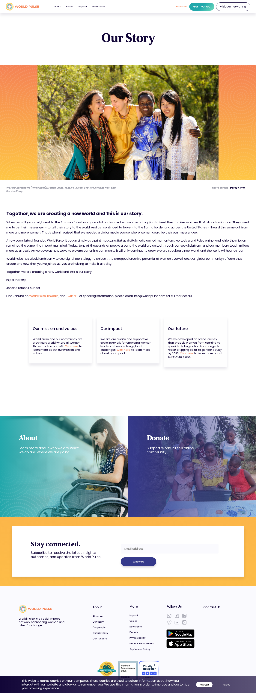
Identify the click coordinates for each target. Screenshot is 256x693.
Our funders (100, 638)
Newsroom (98, 6)
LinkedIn (52, 296)
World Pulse (37, 296)
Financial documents (141, 643)
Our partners (100, 633)
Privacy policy (137, 637)
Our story (98, 621)
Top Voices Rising (139, 649)
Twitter (71, 296)
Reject (226, 684)
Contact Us (212, 607)
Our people (99, 627)
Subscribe (138, 561)
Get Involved (201, 6)
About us (98, 616)
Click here (71, 346)
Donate (133, 632)
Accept (204, 684)
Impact (83, 6)
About (58, 9)
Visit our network (231, 6)
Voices (69, 6)
